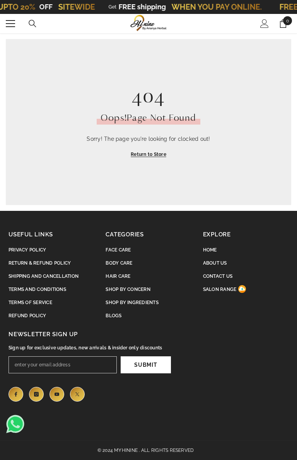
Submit (145, 365)
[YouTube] (57, 394)
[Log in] (264, 23)
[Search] (32, 23)
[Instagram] (36, 394)
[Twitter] (77, 394)
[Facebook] (16, 394)
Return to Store (148, 154)
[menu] (10, 23)
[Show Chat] (17, 424)
